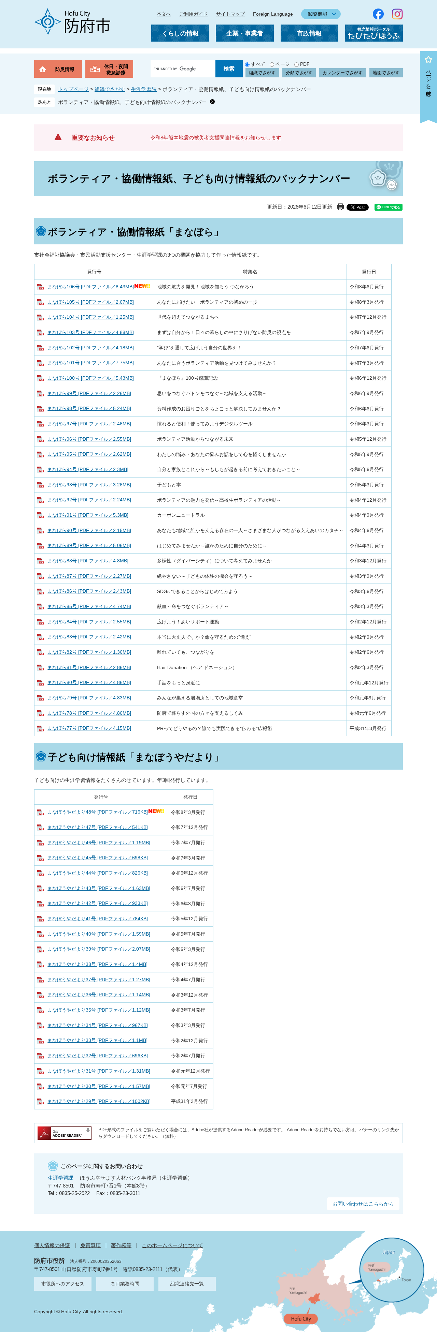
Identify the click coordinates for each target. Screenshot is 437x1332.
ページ (283, 64)
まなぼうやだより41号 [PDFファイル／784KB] (97, 918)
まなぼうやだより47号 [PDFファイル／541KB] (97, 827)
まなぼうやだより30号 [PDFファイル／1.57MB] (98, 1086)
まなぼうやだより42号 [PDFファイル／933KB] (97, 903)
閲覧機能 (317, 14)
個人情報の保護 (52, 1245)
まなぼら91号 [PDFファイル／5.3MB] (87, 515)
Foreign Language (273, 14)
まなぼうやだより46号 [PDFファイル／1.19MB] (98, 842)
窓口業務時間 (125, 1283)
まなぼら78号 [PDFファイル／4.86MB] (89, 713)
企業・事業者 (244, 33)
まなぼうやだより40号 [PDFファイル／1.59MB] (98, 934)
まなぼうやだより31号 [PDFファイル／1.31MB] (98, 1071)
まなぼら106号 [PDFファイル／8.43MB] (90, 286)
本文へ (164, 14)
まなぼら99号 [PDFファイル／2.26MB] (89, 393)
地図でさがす (386, 72)
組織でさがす (262, 72)
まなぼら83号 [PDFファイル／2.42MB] (89, 636)
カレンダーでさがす (343, 72)
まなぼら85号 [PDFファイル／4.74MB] (89, 606)
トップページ (73, 89)
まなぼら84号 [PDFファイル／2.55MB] (89, 621)
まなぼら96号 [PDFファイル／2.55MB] (89, 439)
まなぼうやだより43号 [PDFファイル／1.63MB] (98, 888)
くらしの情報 (180, 33)
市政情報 (309, 33)
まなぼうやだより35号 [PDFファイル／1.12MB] (98, 1010)
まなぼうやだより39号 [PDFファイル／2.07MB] (98, 949)
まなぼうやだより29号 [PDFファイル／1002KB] (99, 1101)
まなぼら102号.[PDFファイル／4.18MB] (90, 347)
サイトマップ (230, 14)
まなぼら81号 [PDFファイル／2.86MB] (89, 667)
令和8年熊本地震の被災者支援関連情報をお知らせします (215, 137)
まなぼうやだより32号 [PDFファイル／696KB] (97, 1055)
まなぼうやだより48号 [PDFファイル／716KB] (97, 812)
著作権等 (121, 1245)
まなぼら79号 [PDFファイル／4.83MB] (89, 697)
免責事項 (90, 1245)
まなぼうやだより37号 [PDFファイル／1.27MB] (98, 979)
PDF (305, 64)
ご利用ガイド (193, 14)
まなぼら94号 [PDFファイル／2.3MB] (87, 469)
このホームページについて (172, 1245)
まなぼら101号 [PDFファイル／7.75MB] (90, 362)
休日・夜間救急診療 (116, 69)
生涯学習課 (144, 89)
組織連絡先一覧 (187, 1283)
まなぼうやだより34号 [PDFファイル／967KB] (97, 1025)
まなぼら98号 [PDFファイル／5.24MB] (89, 408)
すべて (258, 64)
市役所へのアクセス (62, 1283)
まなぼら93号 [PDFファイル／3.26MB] (89, 484)
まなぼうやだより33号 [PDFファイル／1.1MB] (97, 1040)
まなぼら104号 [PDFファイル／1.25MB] (90, 317)
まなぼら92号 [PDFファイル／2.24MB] (89, 499)
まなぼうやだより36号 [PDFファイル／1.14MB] (98, 994)
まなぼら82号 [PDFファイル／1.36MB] (89, 652)
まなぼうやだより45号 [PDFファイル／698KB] (97, 857)
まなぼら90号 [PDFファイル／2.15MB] (89, 530)
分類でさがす (299, 72)
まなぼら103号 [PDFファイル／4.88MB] (90, 332)
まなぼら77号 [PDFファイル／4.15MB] (89, 728)
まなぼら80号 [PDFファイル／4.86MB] (89, 682)
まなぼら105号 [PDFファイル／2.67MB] (90, 302)
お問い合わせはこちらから (363, 1204)
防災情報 (64, 69)
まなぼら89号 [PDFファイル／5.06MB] (89, 545)
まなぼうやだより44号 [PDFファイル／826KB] (97, 873)
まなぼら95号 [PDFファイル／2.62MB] (89, 454)
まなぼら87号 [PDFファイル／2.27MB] (89, 576)
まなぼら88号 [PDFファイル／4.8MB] (87, 560)
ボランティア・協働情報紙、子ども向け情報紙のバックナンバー (132, 102)
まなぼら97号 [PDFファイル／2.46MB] (89, 423)
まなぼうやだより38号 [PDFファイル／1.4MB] (97, 964)
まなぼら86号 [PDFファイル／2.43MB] (89, 591)
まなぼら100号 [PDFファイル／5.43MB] (90, 378)
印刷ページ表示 (340, 207)
